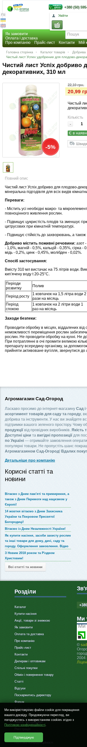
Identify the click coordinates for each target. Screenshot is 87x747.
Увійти (63, 15)
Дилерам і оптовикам (29, 661)
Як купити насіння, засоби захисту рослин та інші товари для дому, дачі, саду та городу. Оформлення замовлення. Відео (38, 541)
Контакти (67, 42)
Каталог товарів (52, 52)
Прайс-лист (44, 42)
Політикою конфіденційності (24, 725)
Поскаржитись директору (32, 695)
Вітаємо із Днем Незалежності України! (35, 529)
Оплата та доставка (29, 634)
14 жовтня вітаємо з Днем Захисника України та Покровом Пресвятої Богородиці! (33, 516)
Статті (18, 681)
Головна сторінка (19, 52)
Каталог (20, 607)
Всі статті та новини (25, 567)
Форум (19, 702)
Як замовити (16, 34)
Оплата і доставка (21, 38)
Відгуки (19, 688)
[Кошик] (57, 24)
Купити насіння (25, 614)
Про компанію (17, 42)
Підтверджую (24, 737)
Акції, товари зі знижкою (32, 620)
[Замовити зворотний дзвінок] (54, 6)
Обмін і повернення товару (34, 675)
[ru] (3, 15)
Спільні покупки (25, 668)
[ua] (3, 20)
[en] (3, 26)
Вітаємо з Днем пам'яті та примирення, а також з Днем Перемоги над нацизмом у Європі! (37, 499)
